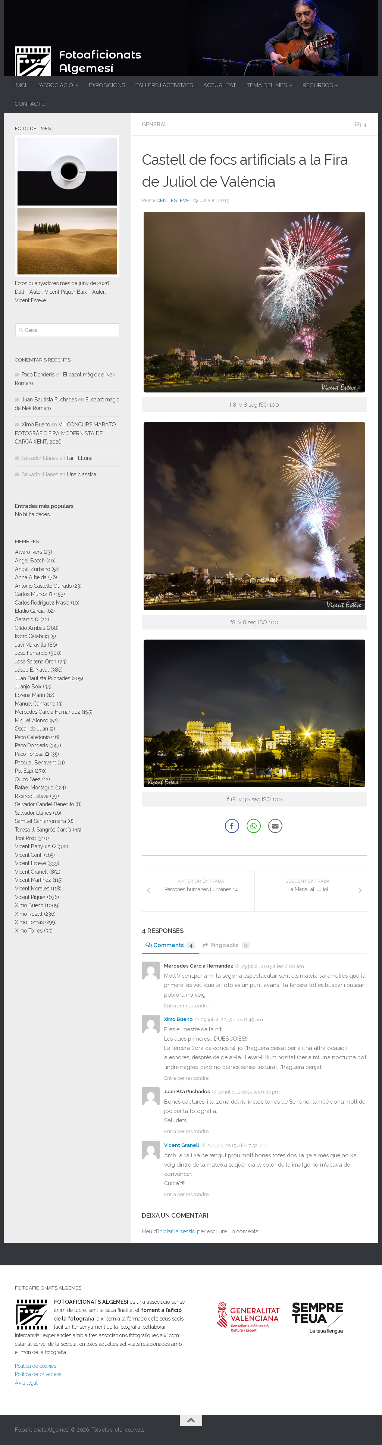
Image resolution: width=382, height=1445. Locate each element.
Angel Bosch (30, 561)
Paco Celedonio (32, 737)
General (154, 124)
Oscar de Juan (31, 729)
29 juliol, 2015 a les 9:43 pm (249, 1092)
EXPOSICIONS (107, 85)
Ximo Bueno (178, 1019)
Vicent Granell (181, 1145)
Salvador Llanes (33, 813)
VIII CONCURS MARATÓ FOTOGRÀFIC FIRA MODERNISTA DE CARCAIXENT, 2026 (65, 433)
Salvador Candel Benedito (44, 804)
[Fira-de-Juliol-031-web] (254, 785)
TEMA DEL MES (267, 85)
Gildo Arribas (30, 628)
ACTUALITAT (219, 85)
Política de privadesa (38, 1374)
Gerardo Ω (27, 619)
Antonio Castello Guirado (43, 586)
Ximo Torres (29, 931)
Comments (173, 945)
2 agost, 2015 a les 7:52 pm (236, 1145)
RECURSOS (318, 85)
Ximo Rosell (29, 914)
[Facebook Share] (232, 826)
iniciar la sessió (176, 1231)
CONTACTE (30, 104)
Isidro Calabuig (32, 636)
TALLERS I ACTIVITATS (164, 85)
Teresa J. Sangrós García (43, 830)
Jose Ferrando (31, 653)
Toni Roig (25, 838)
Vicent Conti (29, 855)
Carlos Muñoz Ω (34, 594)
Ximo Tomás (29, 922)
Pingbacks (228, 945)
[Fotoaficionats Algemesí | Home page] (33, 64)
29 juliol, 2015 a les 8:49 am (232, 1019)
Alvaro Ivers (28, 552)
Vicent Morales (32, 889)
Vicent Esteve (170, 200)
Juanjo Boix (28, 687)
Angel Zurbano (32, 569)
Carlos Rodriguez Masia (42, 603)
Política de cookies (35, 1366)
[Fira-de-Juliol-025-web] (254, 608)
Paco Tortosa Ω (32, 754)
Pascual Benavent (35, 763)
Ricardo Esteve (31, 796)
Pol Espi (24, 771)
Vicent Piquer (30, 897)
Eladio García (30, 611)
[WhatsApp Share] (254, 826)
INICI (20, 85)
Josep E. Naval (32, 670)
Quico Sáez (28, 779)
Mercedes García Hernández (47, 712)
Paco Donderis (38, 375)
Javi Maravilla (30, 645)
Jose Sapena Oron (35, 662)
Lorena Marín (30, 695)
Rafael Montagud (34, 788)
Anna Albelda (31, 577)
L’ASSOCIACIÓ (55, 85)
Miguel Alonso (31, 720)
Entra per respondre (186, 1006)
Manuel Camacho (35, 704)
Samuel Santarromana (40, 821)
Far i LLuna (80, 458)
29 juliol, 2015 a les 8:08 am (272, 966)
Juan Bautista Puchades (49, 400)
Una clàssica (81, 474)
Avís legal (26, 1383)
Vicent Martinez (33, 880)
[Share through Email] (275, 826)
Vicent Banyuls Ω (35, 846)
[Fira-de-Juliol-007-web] (254, 390)
